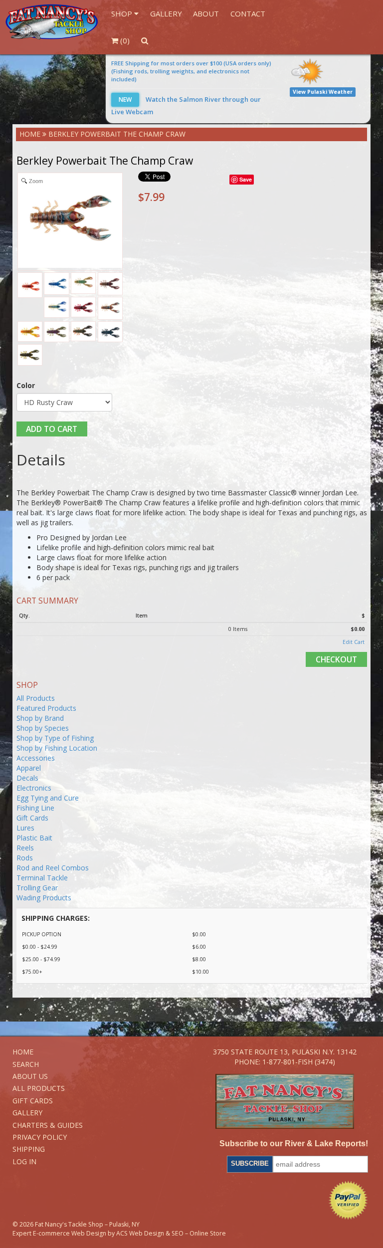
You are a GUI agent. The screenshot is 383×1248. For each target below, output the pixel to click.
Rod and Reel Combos (52, 867)
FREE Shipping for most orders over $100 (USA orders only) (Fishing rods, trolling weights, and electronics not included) (191, 71)
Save (245, 179)
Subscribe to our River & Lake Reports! (293, 1143)
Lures (25, 827)
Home (29, 134)
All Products (35, 698)
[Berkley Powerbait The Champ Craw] (29, 285)
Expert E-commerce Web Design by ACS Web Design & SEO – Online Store (119, 1233)
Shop (122, 13)
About (206, 13)
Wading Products (43, 897)
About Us (30, 1076)
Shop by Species (42, 728)
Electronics (33, 788)
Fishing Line (35, 808)
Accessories (35, 758)
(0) (124, 40)
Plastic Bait (34, 837)
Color (25, 385)
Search (25, 1064)
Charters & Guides (47, 1125)
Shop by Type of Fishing (55, 738)
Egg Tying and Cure (47, 798)
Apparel (28, 768)
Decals (27, 778)
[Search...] (144, 40)
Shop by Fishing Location (56, 748)
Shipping (28, 1149)
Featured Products (46, 708)
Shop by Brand (40, 718)
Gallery (166, 13)
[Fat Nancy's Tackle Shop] (51, 21)
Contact (247, 13)
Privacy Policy (39, 1137)
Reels (25, 847)
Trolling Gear (37, 887)
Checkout (336, 659)
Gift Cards (32, 818)
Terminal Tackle (42, 877)
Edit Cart (354, 641)
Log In (24, 1161)
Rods (24, 857)
